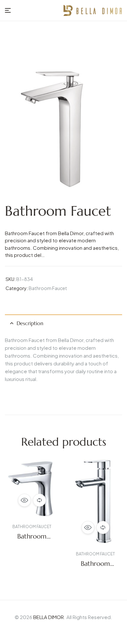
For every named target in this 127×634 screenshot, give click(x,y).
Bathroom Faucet (48, 288)
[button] (18, 520)
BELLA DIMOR (48, 617)
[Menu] (8, 10)
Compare (39, 500)
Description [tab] (30, 323)
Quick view (24, 500)
